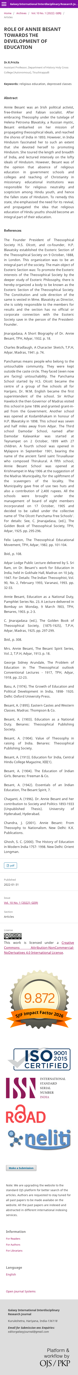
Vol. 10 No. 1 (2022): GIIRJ (46, 13)
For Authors (13, 1244)
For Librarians (14, 1250)
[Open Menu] (4, 4)
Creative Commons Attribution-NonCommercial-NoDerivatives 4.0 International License (39, 947)
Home (7, 13)
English (11, 1274)
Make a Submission (21, 1168)
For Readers (13, 1238)
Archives (21, 13)
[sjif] (39, 1032)
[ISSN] (39, 1099)
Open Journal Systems (21, 1291)
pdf (12, 865)
